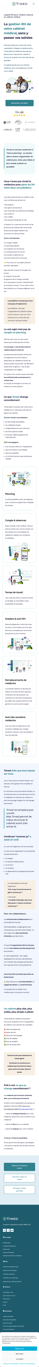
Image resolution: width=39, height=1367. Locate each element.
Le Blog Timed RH (8, 1316)
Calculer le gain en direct (19, 1178)
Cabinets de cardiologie (10, 1278)
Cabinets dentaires (9, 1274)
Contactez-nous (8, 1292)
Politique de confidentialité (11, 1363)
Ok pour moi (19, 1349)
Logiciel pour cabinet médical (12, 1281)
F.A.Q (4, 1305)
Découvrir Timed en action (19, 1167)
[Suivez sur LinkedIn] (4, 1230)
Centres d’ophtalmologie (10, 1267)
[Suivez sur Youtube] (12, 1230)
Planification (6, 1243)
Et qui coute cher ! (26, 1109)
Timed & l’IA (6, 1299)
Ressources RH (7, 1323)
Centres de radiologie (10, 1270)
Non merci (19, 1354)
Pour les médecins (9, 1329)
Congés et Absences (9, 1246)
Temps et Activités (8, 1252)
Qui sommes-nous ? (9, 1296)
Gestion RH (6, 1249)
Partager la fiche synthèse (19, 1189)
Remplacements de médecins (12, 1256)
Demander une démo (19, 103)
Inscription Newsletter (9, 1320)
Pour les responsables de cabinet (13, 1326)
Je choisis (19, 1359)
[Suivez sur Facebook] (8, 1230)
